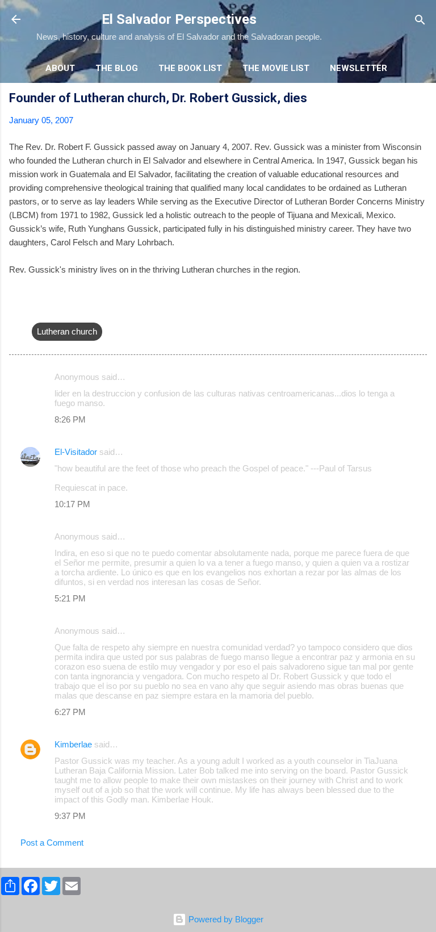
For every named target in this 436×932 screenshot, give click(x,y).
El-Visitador (75, 452)
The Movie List (275, 68)
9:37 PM (70, 816)
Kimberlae (73, 744)
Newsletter (358, 68)
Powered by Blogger (224, 919)
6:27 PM (70, 712)
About (60, 68)
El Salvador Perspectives (179, 19)
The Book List (190, 68)
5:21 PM (70, 598)
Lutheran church (67, 331)
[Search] (420, 21)
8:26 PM (70, 419)
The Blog (116, 68)
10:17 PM (72, 504)
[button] (420, 99)
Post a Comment (51, 842)
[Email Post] (38, 309)
